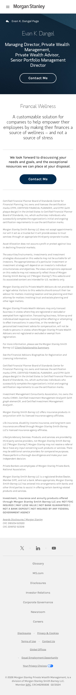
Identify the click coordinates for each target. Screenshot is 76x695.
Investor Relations (38, 592)
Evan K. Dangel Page (25, 21)
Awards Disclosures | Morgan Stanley (23, 519)
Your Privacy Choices (35, 665)
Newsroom (38, 612)
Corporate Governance (38, 602)
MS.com (38, 573)
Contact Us (48, 641)
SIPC (28, 684)
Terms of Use (28, 641)
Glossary (38, 563)
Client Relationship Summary (32, 347)
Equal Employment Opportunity (40, 657)
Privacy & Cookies (48, 633)
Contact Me (38, 78)
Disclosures (38, 583)
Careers (38, 621)
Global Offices (38, 649)
